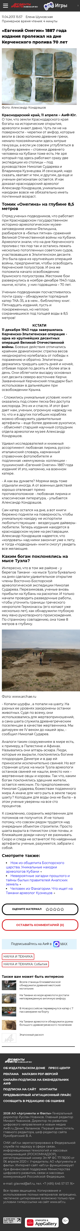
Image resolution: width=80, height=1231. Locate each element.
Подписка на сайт (19, 1089)
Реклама (11, 1074)
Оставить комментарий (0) (40, 925)
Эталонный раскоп (31, 1034)
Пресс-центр (59, 1068)
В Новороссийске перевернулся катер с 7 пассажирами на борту (46, 1010)
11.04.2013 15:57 (12, 17)
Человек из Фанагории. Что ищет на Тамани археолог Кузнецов (39, 891)
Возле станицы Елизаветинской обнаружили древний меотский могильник (40, 985)
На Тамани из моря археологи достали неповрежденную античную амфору (44, 997)
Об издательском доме (24, 1068)
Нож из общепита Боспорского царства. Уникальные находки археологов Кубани (35, 867)
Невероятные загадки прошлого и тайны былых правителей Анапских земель (38, 880)
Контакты (48, 1089)
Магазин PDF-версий (40, 1074)
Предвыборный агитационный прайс (37, 1095)
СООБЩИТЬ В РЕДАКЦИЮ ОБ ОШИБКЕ (34, 1101)
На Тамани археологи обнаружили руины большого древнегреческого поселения (46, 1023)
